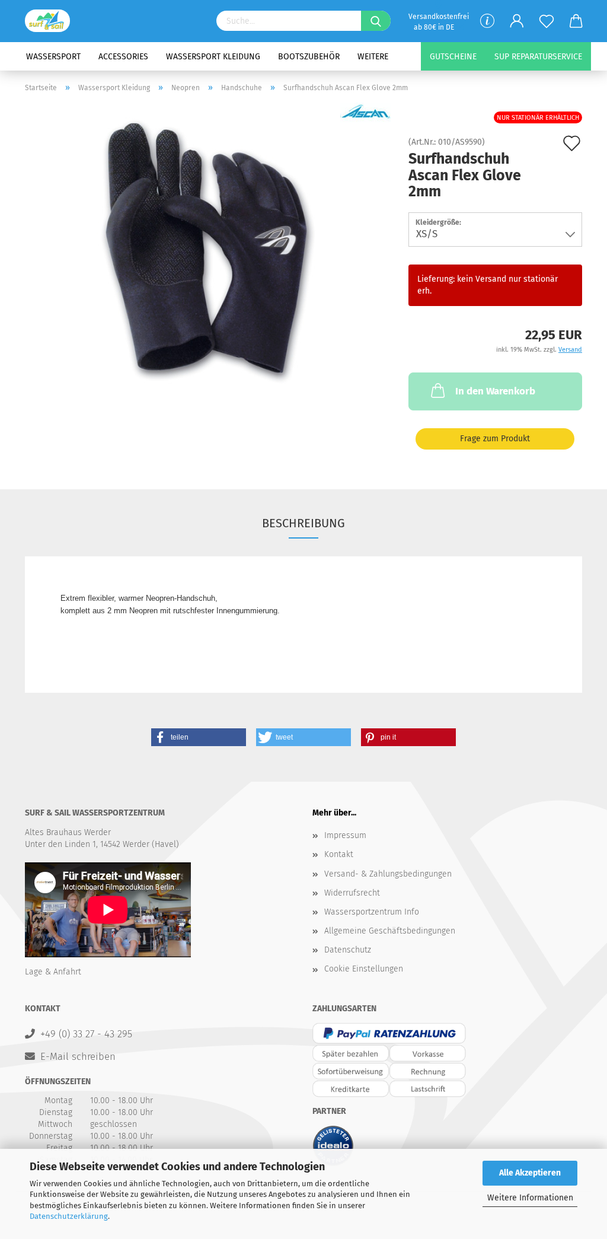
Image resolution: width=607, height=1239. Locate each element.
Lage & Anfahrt (53, 972)
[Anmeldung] (517, 21)
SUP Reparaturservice (538, 57)
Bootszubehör (309, 57)
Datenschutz (347, 950)
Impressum (345, 835)
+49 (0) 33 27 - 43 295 (86, 1034)
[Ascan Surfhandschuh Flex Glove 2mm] (208, 251)
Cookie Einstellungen (363, 969)
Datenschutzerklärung (69, 1216)
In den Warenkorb (495, 391)
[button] (198, 737)
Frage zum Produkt (495, 439)
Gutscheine (453, 57)
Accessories (123, 57)
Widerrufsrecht (352, 893)
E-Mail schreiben (78, 1056)
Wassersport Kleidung (213, 57)
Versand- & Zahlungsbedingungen (388, 874)
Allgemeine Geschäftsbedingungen (389, 931)
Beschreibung (303, 523)
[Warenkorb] (576, 21)
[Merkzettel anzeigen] (546, 21)
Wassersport (53, 57)
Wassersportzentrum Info (371, 912)
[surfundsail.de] (52, 21)
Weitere (372, 57)
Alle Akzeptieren (530, 1173)
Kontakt (338, 854)
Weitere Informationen (530, 1198)
